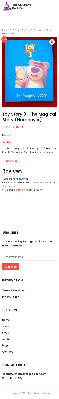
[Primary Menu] (53, 8)
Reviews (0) (12, 161)
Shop (5, 326)
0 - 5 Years (15, 30)
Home (5, 30)
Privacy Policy (10, 297)
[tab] (11, 161)
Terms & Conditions (14, 290)
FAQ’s (5, 332)
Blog (5, 345)
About (6, 339)
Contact (7, 351)
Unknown (48, 152)
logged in (20, 189)
